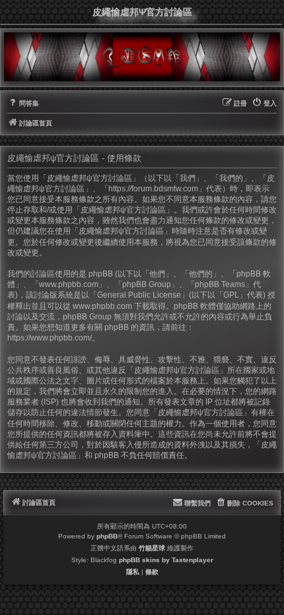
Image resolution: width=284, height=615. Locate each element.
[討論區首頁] (142, 56)
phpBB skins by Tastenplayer (166, 560)
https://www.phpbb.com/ (49, 338)
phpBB (107, 536)
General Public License (139, 295)
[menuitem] (23, 104)
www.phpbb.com (102, 306)
